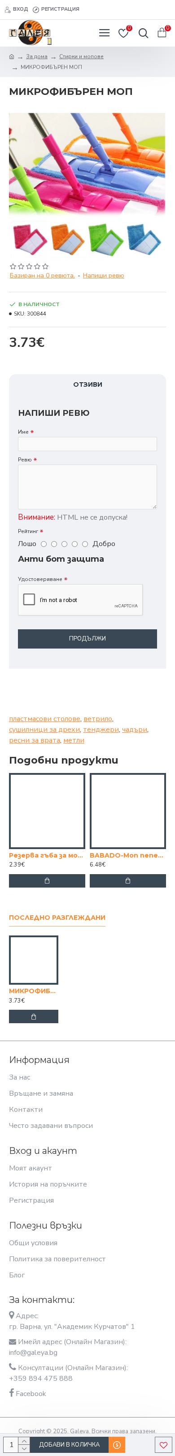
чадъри (134, 729)
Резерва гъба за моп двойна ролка (47, 855)
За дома (37, 56)
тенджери (101, 729)
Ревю (25, 459)
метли (73, 740)
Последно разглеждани (57, 918)
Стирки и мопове (81, 56)
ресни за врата (34, 740)
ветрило (97, 719)
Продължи (87, 639)
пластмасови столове (44, 719)
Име (23, 432)
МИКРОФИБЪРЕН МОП (33, 991)
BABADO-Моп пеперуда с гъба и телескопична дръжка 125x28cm (128, 855)
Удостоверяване (40, 579)
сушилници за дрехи (44, 729)
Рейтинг (28, 531)
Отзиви (87, 384)
